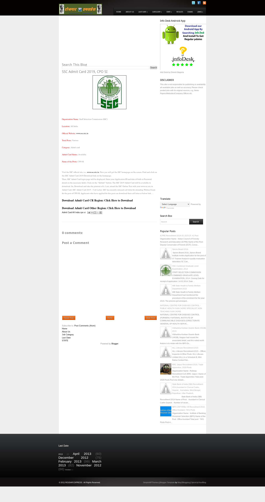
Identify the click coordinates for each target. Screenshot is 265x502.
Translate (170, 208)
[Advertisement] (87, 40)
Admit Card (67, 212)
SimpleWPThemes (151, 482)
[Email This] (92, 212)
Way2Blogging (184, 482)
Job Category (68, 334)
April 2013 (82, 453)
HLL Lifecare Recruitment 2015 (185, 348)
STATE (65, 340)
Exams (190, 12)
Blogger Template (167, 482)
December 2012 (73, 457)
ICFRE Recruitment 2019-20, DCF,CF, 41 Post (179, 236)
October (68, 470)
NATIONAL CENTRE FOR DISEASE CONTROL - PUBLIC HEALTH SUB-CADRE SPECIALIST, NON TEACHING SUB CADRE (181, 308)
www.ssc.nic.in (82, 133)
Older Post (150, 318)
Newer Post (69, 318)
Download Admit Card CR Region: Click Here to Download (97, 200)
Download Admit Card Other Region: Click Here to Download (99, 208)
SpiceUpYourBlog (198, 482)
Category (157, 12)
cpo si (83, 212)
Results (180, 12)
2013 (60, 454)
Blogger (114, 343)
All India (76, 212)
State (169, 12)
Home (118, 12)
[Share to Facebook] (100, 212)
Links (200, 12)
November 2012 (88, 465)
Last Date (143, 12)
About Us (130, 12)
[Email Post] (88, 212)
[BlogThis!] (94, 212)
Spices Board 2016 (180, 249)
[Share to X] (97, 212)
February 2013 (69, 461)
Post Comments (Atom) (84, 326)
